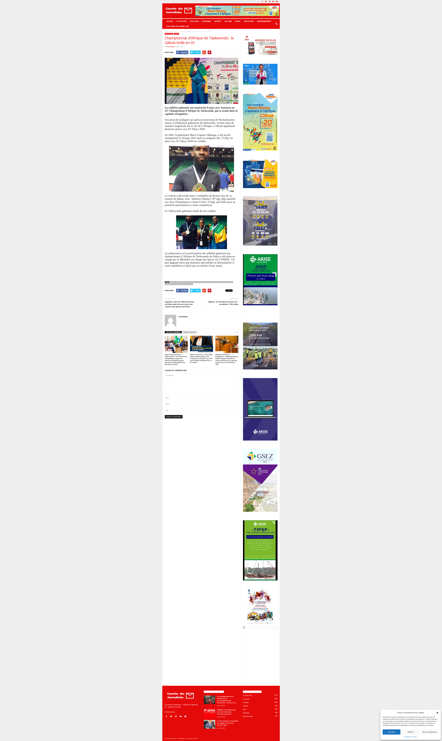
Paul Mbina (171, 46)
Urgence (189, 284)
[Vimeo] (269, 1)
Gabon (212, 282)
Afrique (172, 282)
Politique (194, 21)
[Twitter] (266, 1)
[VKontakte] (273, 1)
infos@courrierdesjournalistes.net (187, 712)
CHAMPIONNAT (193, 282)
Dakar (206, 282)
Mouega (223, 282)
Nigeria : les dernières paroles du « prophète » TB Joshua (223, 303)
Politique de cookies (410, 737)
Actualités (182, 21)
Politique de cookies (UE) (177, 26)
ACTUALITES (169, 34)
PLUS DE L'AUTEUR (189, 332)
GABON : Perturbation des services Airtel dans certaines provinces (226, 712)
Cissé (201, 282)
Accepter (391, 732)
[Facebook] (262, 1)
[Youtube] (276, 1)
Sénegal (168, 284)
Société (217, 21)
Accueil (169, 21)
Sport (238, 21)
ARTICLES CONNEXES (173, 332)
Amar (178, 282)
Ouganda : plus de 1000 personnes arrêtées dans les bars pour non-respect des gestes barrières (179, 304)
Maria (218, 282)
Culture (228, 21)
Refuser (411, 732)
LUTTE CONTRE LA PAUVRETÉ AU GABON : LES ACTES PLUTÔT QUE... (227, 723)
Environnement (264, 21)
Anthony (185, 282)
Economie (206, 21)
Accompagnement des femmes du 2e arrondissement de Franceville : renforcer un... (227, 699)
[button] (437, 713)
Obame (230, 282)
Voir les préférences (429, 732)
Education (249, 21)
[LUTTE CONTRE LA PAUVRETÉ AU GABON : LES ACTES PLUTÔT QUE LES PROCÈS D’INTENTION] (209, 724)
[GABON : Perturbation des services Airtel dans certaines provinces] (209, 713)
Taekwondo (181, 284)
